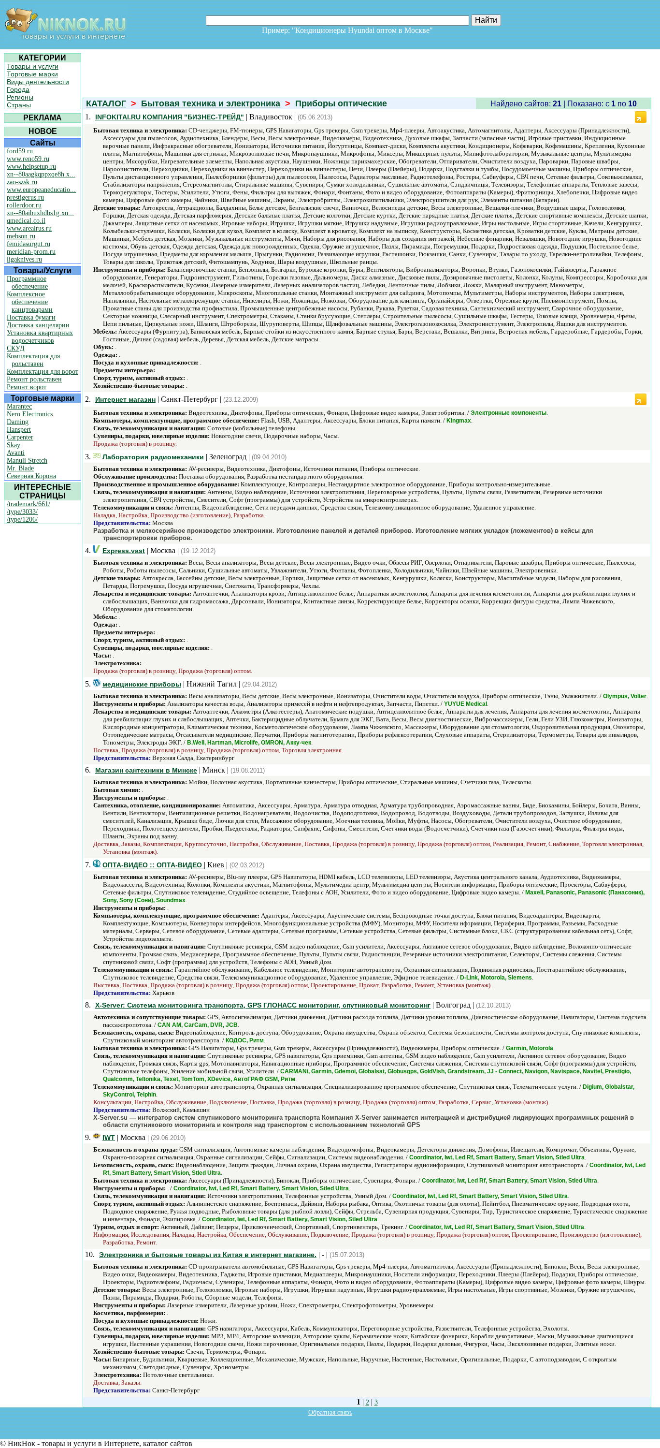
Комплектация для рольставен (33, 359)
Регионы (20, 97)
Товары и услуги (32, 66)
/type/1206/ (22, 519)
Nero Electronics (30, 414)
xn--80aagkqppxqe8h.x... (41, 174)
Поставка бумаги (31, 317)
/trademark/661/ (28, 504)
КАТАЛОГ (106, 103)
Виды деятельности (38, 82)
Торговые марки (32, 74)
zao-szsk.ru (22, 182)
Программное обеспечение (27, 282)
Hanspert (19, 429)
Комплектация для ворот (42, 371)
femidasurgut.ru (28, 244)
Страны (19, 105)
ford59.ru (20, 151)
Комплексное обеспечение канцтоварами (30, 302)
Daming (18, 421)
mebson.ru (21, 236)
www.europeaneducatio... (41, 189)
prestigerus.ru (25, 197)
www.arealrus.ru (29, 228)
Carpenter (20, 437)
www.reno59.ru (28, 158)
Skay (13, 445)
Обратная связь (330, 1412)
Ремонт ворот (26, 387)
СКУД (16, 348)
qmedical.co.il (26, 220)
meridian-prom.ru (31, 251)
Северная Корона (31, 476)
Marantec (19, 406)
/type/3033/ (22, 511)
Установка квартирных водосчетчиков (40, 336)
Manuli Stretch (27, 460)
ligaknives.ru (24, 259)
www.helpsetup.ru (31, 166)
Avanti (16, 452)
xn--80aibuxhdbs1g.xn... (40, 213)
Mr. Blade (20, 468)
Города (18, 89)
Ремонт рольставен (34, 379)
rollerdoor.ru (24, 205)
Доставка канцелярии (38, 325)
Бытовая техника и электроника (210, 103)
